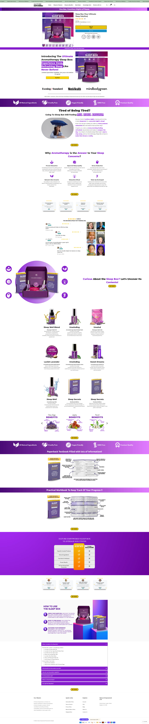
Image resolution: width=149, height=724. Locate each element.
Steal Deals (78, 5)
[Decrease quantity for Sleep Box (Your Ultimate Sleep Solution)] (76, 24)
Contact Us (85, 712)
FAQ (84, 704)
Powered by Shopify (50, 720)
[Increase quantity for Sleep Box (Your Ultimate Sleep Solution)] (80, 24)
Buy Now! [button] (57, 77)
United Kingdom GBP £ (94, 719)
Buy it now (91, 30)
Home (49, 5)
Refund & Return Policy (70, 709)
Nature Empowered (41, 720)
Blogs (84, 706)
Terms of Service (69, 704)
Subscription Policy (70, 701)
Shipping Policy (69, 712)
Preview (43, 28)
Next (72, 28)
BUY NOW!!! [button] (74, 145)
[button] (58, 5)
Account (84, 701)
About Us (85, 709)
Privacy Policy (69, 706)
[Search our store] (107, 5)
